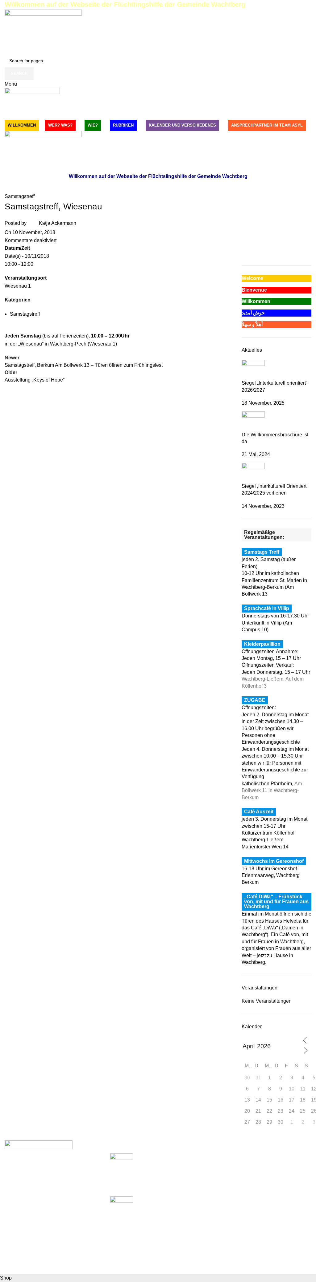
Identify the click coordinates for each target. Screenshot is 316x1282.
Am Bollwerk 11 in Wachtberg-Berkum (272, 790)
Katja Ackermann (57, 223)
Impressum (227, 1168)
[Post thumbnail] (253, 369)
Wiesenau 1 (18, 286)
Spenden (225, 1156)
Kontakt (223, 1191)
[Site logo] (43, 31)
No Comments (169, 1188)
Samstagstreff (20, 196)
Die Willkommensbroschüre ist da (146, 1218)
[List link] (52, 1207)
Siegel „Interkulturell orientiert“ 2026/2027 (155, 1175)
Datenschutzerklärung (239, 1179)
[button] (246, 239)
